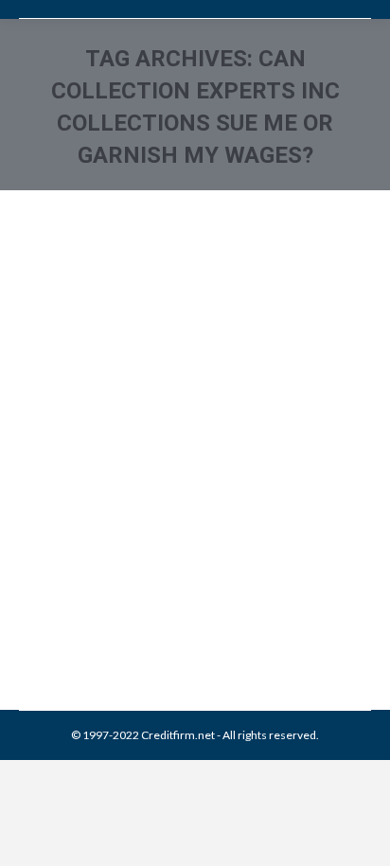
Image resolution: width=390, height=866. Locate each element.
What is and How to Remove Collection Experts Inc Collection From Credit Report (170, 472)
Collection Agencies (93, 571)
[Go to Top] (360, 836)
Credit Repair (182, 571)
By (156, 592)
